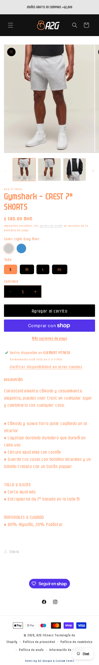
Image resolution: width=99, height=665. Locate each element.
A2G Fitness (45, 635)
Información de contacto (67, 649)
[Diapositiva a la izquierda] (6, 171)
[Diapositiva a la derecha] (93, 171)
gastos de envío (51, 225)
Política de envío (31, 649)
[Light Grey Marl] (8, 248)
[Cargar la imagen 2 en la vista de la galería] (49, 169)
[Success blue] (21, 248)
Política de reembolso (76, 642)
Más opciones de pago (49, 338)
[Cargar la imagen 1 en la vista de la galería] (24, 169)
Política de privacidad (39, 642)
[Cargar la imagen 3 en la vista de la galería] (74, 169)
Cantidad (11, 281)
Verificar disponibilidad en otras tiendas (46, 366)
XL (62, 270)
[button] (10, 25)
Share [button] (14, 551)
